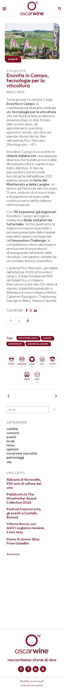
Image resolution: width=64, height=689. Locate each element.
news (10, 445)
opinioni (12, 449)
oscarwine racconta (21, 453)
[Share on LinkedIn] (35, 310)
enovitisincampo (28, 338)
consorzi (12, 433)
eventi (11, 437)
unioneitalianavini (38, 344)
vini (8, 462)
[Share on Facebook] (26, 310)
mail (23, 685)
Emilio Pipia (15, 92)
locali (10, 441)
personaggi (15, 457)
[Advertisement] (32, 590)
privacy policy (35, 685)
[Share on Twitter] (30, 310)
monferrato (15, 344)
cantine (12, 429)
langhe (47, 338)
